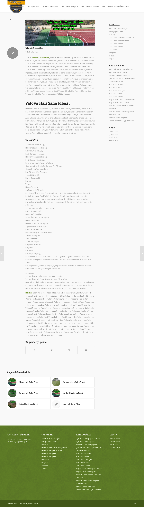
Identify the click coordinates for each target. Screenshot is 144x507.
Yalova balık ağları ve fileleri (67, 308)
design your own (116, 31)
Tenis (51, 299)
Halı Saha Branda (116, 84)
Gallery (112, 34)
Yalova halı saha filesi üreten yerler (62, 317)
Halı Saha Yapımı (116, 43)
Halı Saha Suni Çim (117, 90)
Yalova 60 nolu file (83, 305)
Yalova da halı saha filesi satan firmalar (56, 311)
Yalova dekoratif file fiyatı (48, 314)
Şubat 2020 (113, 134)
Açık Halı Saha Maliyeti (118, 28)
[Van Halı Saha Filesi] (2, 253)
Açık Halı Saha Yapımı (118, 72)
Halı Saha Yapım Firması (119, 40)
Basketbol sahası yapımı (119, 75)
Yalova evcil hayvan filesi (69, 314)
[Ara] (10, 19)
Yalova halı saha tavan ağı (43, 302)
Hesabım (113, 49)
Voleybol (57, 299)
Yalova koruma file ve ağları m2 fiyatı (60, 305)
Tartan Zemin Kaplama (119, 117)
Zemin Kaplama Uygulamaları (121, 120)
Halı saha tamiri (115, 93)
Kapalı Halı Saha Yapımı (119, 102)
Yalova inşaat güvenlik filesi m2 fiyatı (43, 326)
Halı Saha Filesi (32, 52)
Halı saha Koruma (69, 293)
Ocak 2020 (113, 137)
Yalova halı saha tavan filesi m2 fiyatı (69, 302)
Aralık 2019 (113, 140)
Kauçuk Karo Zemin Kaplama (121, 111)
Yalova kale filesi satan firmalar (70, 326)
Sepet (111, 58)
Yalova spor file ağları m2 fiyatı (76, 332)
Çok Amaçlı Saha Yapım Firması (122, 78)
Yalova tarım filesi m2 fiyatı (51, 335)
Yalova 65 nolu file (32, 308)
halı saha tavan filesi (40, 57)
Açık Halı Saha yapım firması (121, 69)
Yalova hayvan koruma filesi (59, 323)
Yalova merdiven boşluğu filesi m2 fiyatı (68, 329)
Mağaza (112, 52)
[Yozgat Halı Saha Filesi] (142, 253)
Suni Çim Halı (114, 114)
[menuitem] (16, 6)
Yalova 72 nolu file (48, 308)
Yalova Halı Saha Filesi (39, 317)
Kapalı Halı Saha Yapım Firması (122, 99)
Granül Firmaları (116, 81)
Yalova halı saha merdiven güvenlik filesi (48, 320)
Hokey (45, 299)
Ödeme (112, 55)
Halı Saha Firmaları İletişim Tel (121, 37)
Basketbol (46, 293)
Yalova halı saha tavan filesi (75, 320)
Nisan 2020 (113, 131)
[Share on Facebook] (34, 350)
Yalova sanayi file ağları (53, 332)
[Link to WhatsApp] (135, 503)
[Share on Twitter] (51, 350)
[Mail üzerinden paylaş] (86, 350)
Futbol (54, 293)
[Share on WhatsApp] (68, 350)
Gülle (59, 293)
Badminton (37, 293)
